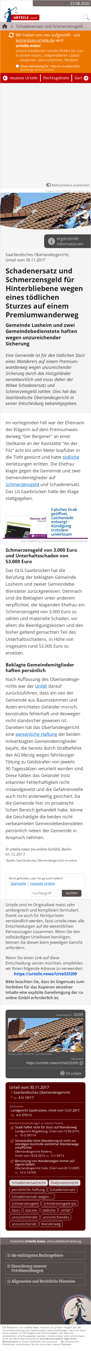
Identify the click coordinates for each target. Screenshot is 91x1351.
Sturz (16, 1210)
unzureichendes (56, 1217)
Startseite (18, 883)
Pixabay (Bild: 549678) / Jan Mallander (67, 191)
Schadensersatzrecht (29, 1182)
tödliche (49, 1210)
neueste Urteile (23, 78)
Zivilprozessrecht (64, 1182)
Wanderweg (51, 1224)
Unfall (65, 1210)
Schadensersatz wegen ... (32, 1196)
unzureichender (25, 1217)
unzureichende (24, 1224)
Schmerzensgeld (25, 1203)
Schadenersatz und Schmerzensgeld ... (51, 26)
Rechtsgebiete (56, 78)
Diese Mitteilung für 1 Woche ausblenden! (50, 67)
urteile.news (31, 1327)
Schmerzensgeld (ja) (59, 1203)
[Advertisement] (45, 134)
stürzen (31, 1210)
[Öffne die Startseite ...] (32, 14)
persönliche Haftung (28, 1189)
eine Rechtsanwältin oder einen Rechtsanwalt (39, 1340)
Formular (66, 1344)
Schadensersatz (62, 1189)
